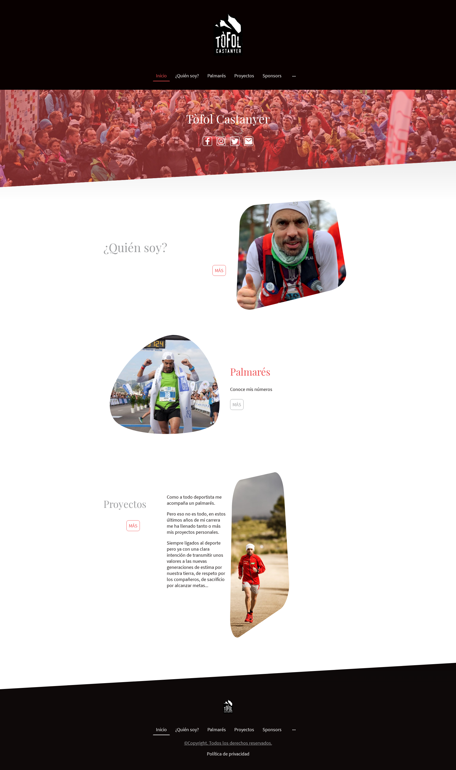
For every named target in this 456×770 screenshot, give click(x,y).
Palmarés (216, 76)
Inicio (161, 76)
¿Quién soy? (187, 76)
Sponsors (272, 76)
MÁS (219, 270)
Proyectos (244, 76)
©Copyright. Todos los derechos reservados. (228, 743)
